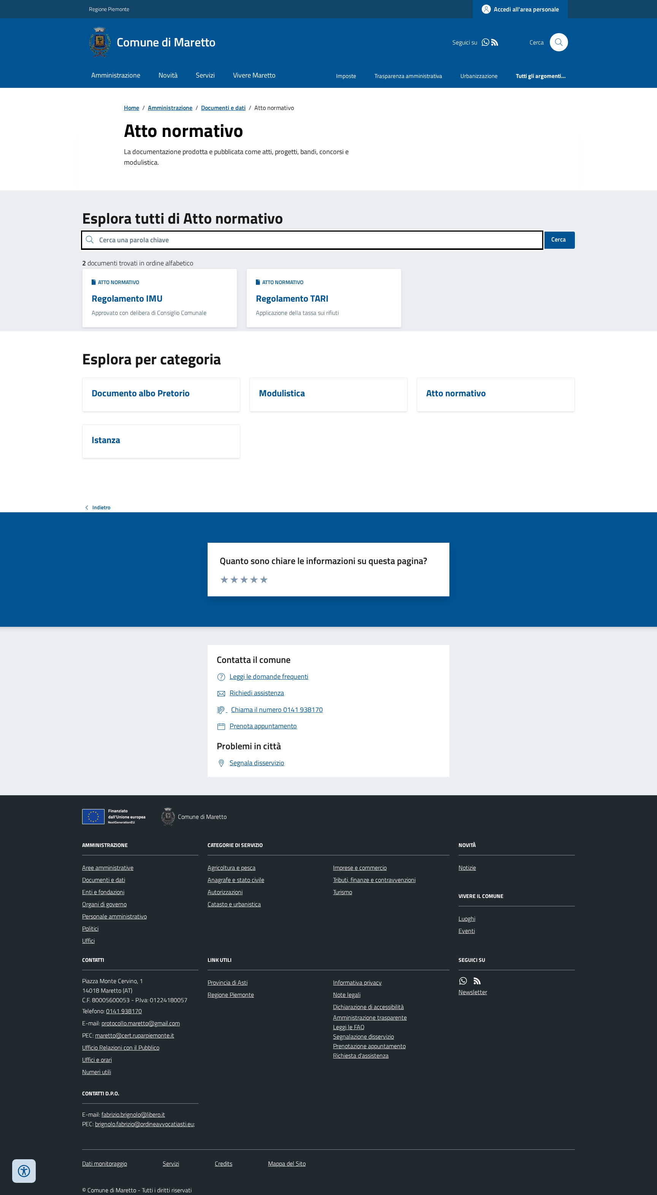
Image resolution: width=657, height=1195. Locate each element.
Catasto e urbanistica (234, 904)
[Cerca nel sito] (556, 42)
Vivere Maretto (254, 75)
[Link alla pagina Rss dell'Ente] (477, 981)
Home (131, 107)
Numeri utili (96, 1071)
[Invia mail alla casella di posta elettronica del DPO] (133, 1114)
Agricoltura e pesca (232, 867)
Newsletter (473, 991)
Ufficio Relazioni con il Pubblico (120, 1047)
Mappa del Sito (287, 1163)
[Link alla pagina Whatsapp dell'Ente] (463, 981)
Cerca (558, 239)
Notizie (467, 867)
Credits (223, 1163)
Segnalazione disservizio (363, 1036)
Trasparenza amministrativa (408, 76)
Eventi (467, 930)
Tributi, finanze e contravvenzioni (374, 879)
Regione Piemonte (109, 9)
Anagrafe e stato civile (236, 879)
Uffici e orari (97, 1059)
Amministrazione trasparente (370, 1017)
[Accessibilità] (24, 1171)
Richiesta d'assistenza (361, 1055)
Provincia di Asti (228, 982)
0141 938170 (124, 1010)
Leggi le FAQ (349, 1026)
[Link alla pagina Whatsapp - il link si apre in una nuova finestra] (485, 42)
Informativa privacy (357, 982)
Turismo (342, 891)
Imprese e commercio (360, 867)
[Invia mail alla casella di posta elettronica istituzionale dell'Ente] (141, 1023)
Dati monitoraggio (104, 1163)
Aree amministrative (107, 867)
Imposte (346, 76)
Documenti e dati (223, 107)
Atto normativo (117, 282)
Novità (168, 75)
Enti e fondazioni (103, 891)
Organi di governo (104, 904)
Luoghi (467, 918)
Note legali (346, 994)
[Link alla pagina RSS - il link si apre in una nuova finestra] (494, 42)
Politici (90, 928)
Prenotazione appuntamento (369, 1045)
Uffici (88, 940)
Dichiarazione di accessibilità (368, 1006)
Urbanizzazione (479, 76)
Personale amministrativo (114, 916)
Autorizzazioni (225, 891)
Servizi (205, 75)
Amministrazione (115, 75)
